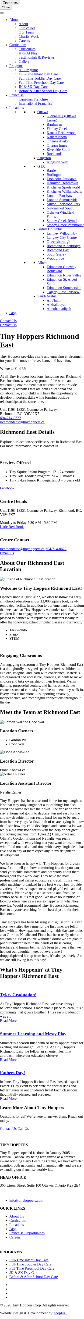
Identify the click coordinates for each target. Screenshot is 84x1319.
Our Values (27, 28)
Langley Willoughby (62, 233)
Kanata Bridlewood (61, 133)
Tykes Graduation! (18, 994)
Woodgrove (55, 258)
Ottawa (42, 112)
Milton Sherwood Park (63, 204)
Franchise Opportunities (27, 1233)
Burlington (55, 175)
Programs (16, 66)
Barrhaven (54, 124)
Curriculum (17, 45)
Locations (16, 108)
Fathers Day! (12, 1072)
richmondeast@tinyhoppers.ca (22, 422)
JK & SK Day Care (33, 87)
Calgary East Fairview (63, 292)
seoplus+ (60, 1313)
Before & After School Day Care (43, 91)
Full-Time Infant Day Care (38, 74)
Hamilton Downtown (62, 183)
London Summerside (62, 200)
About (14, 20)
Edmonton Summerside (64, 288)
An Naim (53, 300)
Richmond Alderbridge (63, 246)
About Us (16, 1216)
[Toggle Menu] (2, 13)
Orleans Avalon (58, 141)
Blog (13, 313)
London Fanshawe (60, 196)
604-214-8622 (10, 418)
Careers (24, 41)
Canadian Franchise (33, 99)
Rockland (54, 154)
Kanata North (57, 137)
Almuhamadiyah (59, 309)
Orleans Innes (57, 145)
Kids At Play (28, 53)
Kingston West (57, 162)
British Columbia (50, 229)
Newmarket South (60, 208)
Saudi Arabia (46, 296)
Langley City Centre (62, 237)
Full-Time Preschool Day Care (41, 82)
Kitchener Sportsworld (63, 187)
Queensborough (58, 242)
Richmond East (58, 250)
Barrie (51, 170)
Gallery (24, 62)
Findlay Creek (57, 129)
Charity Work (29, 36)
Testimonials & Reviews (37, 57)
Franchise (16, 95)
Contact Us (8, 321)
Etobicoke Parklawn (62, 179)
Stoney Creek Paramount (65, 225)
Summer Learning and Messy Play (33, 1033)
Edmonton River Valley (64, 275)
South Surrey (56, 254)
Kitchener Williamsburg (64, 191)
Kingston (44, 158)
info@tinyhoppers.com (26, 1200)
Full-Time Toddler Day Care (40, 78)
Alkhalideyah (56, 304)
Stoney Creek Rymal (62, 221)
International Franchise (35, 103)
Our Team (26, 32)
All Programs (28, 70)
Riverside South (58, 149)
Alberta (42, 263)
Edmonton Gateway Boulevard (61, 269)
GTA (41, 166)
